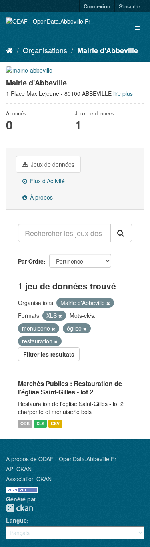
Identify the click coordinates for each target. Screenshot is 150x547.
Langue (16, 520)
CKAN (19, 508)
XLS (40, 423)
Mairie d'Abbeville (107, 50)
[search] (121, 233)
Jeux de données (51, 164)
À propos (40, 197)
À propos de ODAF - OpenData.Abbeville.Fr (61, 459)
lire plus (123, 93)
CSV (55, 423)
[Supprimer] (108, 303)
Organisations (45, 50)
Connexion (97, 6)
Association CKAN (29, 479)
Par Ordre (31, 261)
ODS (25, 423)
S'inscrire (129, 6)
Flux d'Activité (46, 181)
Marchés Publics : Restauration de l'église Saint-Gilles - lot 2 (70, 387)
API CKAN (19, 469)
